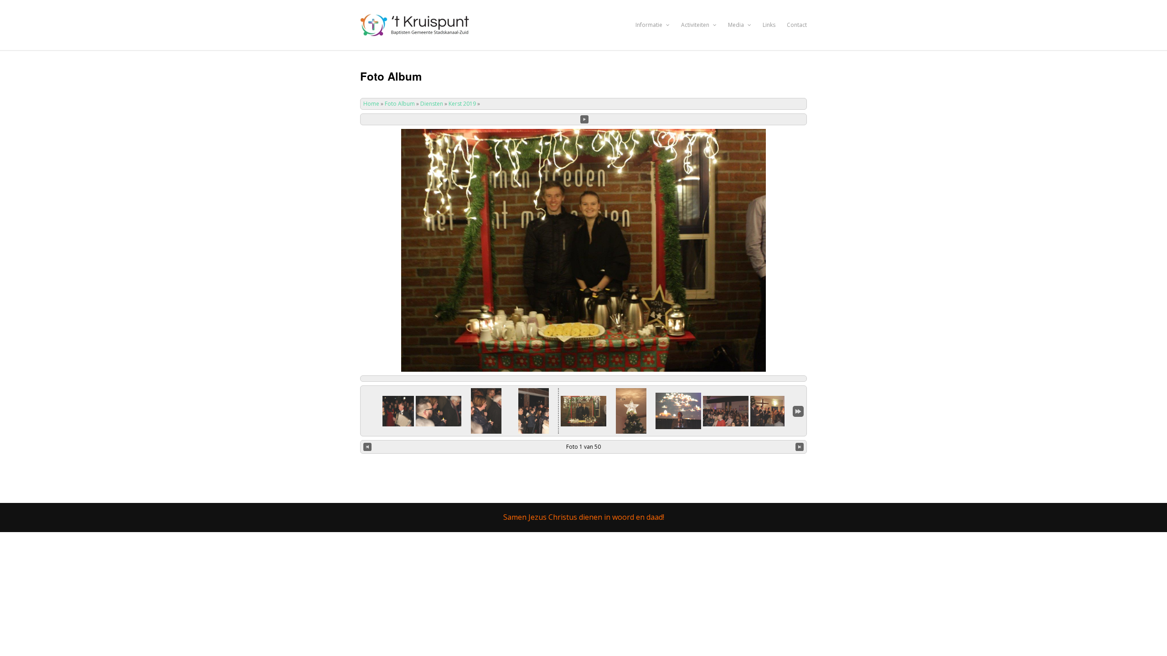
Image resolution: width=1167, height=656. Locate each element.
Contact (797, 25)
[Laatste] (798, 411)
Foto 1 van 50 (583, 447)
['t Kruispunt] (416, 31)
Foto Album (400, 104)
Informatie (649, 25)
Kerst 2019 (462, 104)
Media (736, 25)
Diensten (431, 104)
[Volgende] (799, 447)
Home (371, 104)
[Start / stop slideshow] (584, 119)
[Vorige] (367, 447)
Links (769, 25)
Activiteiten (696, 25)
